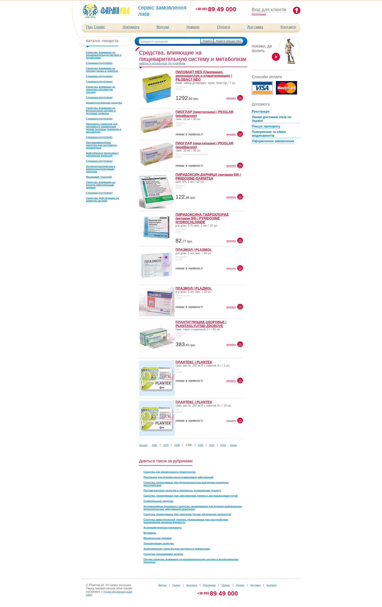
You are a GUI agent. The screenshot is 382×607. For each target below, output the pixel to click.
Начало (143, 445)
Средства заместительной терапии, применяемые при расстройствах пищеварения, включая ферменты (185, 521)
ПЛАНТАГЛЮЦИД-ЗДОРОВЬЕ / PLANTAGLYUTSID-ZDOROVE (201, 324)
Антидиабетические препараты (162, 527)
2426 (223, 445)
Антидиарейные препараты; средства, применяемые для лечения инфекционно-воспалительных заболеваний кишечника (193, 507)
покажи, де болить (262, 48)
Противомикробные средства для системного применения (101, 145)
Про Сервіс (95, 27)
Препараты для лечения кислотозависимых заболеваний (178, 477)
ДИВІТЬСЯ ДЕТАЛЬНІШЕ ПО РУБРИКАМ (162, 63)
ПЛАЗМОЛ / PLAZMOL (194, 288)
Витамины (149, 532)
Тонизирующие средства (158, 543)
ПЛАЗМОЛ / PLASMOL (194, 249)
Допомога (131, 27)
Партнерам (209, 585)
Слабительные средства (158, 501)
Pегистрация (259, 14)
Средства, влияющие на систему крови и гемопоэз (102, 69)
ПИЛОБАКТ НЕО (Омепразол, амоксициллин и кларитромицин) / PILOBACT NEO (204, 75)
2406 (200, 445)
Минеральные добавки (157, 538)
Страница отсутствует (99, 63)
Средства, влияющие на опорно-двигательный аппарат (100, 185)
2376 (165, 445)
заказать (231, 98)
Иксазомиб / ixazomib (99, 177)
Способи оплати (267, 77)
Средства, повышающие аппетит (163, 554)
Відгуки (163, 27)
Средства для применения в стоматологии (169, 472)
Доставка (255, 27)
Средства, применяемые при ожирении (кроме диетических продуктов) (187, 514)
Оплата (223, 27)
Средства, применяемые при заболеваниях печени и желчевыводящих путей (190, 495)
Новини (193, 27)
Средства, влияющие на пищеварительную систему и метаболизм (103, 55)
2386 (177, 445)
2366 (154, 445)
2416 (211, 445)
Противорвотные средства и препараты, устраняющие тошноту (182, 490)
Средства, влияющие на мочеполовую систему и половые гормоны (101, 111)
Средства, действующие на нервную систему (102, 199)
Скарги (176, 585)
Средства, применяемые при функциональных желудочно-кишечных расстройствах (186, 483)
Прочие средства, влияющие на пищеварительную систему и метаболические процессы (191, 560)
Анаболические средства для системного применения (176, 548)
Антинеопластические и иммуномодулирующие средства (100, 169)
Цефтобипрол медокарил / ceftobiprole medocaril (102, 154)
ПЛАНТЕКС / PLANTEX (194, 362)
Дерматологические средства (104, 102)
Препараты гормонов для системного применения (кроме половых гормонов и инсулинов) (103, 128)
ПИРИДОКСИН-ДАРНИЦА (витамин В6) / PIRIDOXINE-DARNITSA (208, 176)
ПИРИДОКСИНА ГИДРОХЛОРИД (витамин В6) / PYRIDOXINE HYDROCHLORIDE (202, 218)
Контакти (288, 27)
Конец (233, 445)
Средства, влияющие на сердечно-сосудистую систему (100, 89)
